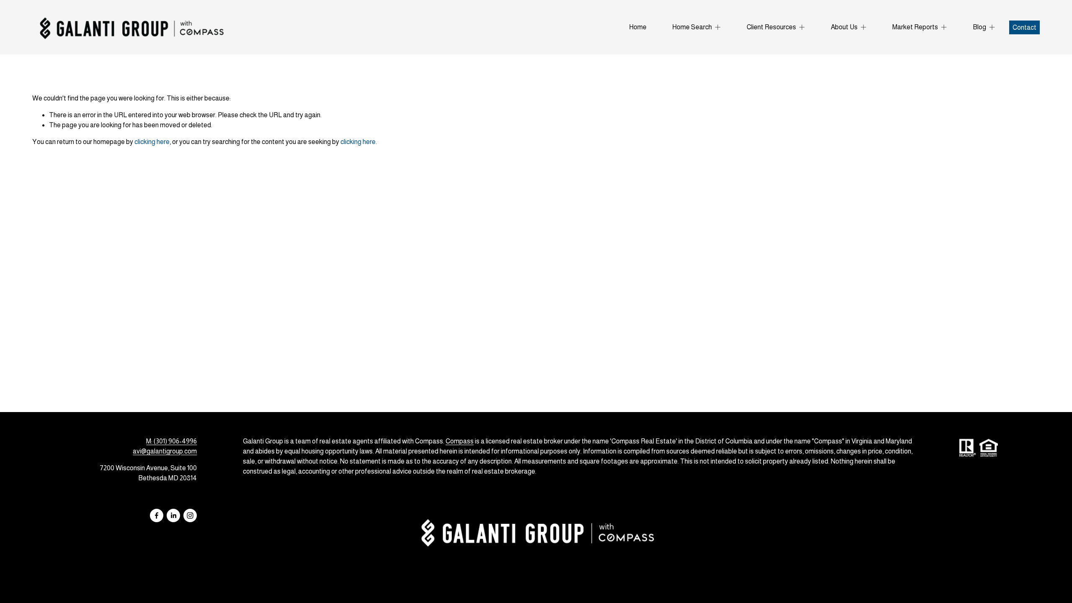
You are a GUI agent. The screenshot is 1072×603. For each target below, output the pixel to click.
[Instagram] (190, 515)
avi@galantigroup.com (165, 451)
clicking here (152, 141)
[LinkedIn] (173, 515)
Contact (1024, 27)
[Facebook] (156, 515)
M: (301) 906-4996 (171, 441)
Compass (460, 441)
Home (638, 27)
